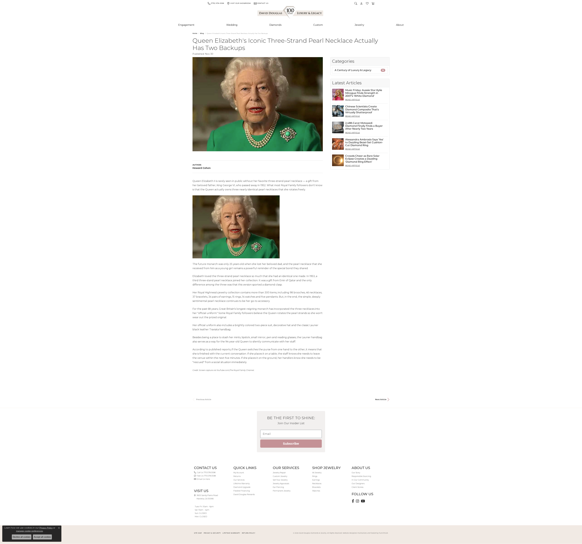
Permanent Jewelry (281, 491)
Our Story (356, 472)
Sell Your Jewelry (280, 480)
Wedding (231, 24)
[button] (355, 3)
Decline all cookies (21, 537)
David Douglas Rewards (244, 494)
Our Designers (358, 483)
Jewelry (359, 24)
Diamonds (275, 24)
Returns (237, 476)
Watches (316, 491)
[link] (216, 3)
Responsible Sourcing (361, 476)
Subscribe (291, 443)
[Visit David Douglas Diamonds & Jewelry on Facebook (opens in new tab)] (353, 501)
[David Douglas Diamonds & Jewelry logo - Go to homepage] (290, 13)
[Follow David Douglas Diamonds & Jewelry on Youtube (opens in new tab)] (363, 501)
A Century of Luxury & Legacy (359, 70)
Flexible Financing (241, 491)
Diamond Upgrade (241, 487)
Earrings (316, 480)
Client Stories (357, 487)
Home (194, 33)
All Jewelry (316, 472)
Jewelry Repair (279, 472)
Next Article (380, 399)
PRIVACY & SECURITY (212, 533)
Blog (202, 33)
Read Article (352, 99)
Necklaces (316, 483)
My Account (238, 472)
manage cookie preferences (29, 531)
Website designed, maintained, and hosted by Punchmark (365, 533)
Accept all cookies (42, 537)
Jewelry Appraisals (281, 483)
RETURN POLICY (248, 533)
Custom (318, 24)
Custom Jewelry (280, 476)
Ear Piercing (278, 487)
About (400, 24)
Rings (314, 476)
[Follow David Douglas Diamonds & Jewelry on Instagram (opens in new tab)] (357, 501)
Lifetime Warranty (241, 483)
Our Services (239, 480)
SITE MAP (198, 533)
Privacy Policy (46, 528)
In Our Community (360, 480)
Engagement (186, 24)
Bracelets (316, 487)
